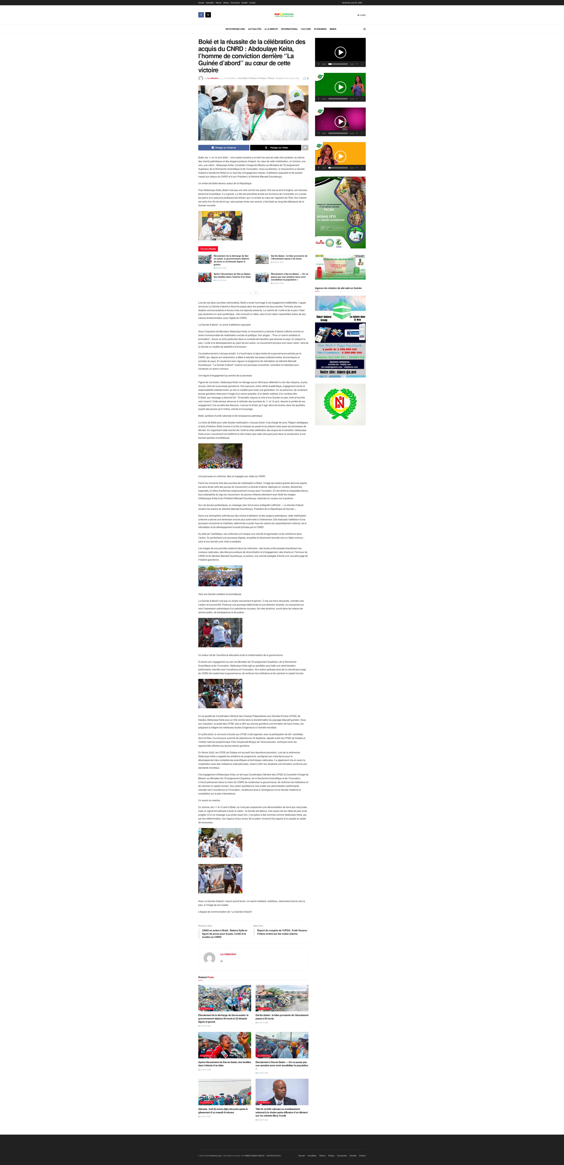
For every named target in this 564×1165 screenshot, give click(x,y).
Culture (306, 28)
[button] (340, 52)
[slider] (338, 64)
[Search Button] (365, 29)
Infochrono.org (235, 28)
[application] (340, 52)
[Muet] (356, 64)
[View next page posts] (256, 293)
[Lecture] (318, 64)
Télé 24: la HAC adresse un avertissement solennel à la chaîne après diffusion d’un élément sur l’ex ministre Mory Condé (282, 1112)
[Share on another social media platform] (305, 147)
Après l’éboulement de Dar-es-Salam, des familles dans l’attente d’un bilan (232, 275)
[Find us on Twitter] (208, 14)
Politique (253, 78)
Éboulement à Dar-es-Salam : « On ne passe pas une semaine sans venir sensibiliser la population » (289, 276)
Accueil (201, 2)
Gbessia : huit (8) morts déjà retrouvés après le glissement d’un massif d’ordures (223, 1110)
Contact (252, 2)
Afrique (226, 2)
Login (362, 14)
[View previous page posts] (251, 293)
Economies (235, 2)
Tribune (218, 2)
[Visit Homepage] (284, 14)
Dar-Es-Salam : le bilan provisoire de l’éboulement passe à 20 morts (289, 257)
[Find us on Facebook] (201, 14)
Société (244, 2)
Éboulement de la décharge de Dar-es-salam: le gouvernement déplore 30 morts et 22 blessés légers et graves (231, 260)
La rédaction (213, 78)
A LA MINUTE (271, 28)
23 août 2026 (220, 268)
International (289, 28)
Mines (333, 28)
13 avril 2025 (229, 78)
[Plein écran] (361, 64)
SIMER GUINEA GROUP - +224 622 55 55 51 (263, 1155)
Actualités (210, 2)
